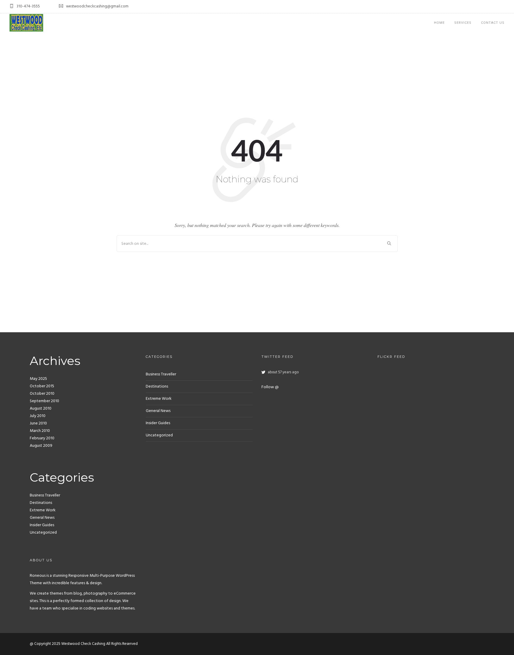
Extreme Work (43, 510)
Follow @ (270, 387)
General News (42, 517)
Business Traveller (45, 495)
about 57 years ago (283, 372)
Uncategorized (43, 532)
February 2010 (42, 438)
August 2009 (41, 445)
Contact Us (492, 23)
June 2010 (38, 423)
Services (462, 23)
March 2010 (40, 430)
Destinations (41, 502)
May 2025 (38, 378)
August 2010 (40, 408)
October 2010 (42, 393)
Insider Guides (42, 525)
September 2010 (44, 401)
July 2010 (38, 416)
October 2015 (42, 386)
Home (439, 23)
